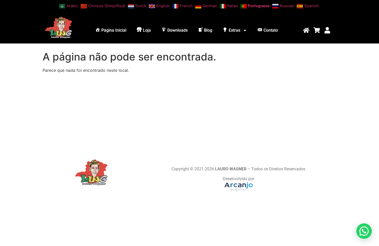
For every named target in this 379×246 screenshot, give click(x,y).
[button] (364, 231)
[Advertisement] (189, 113)
